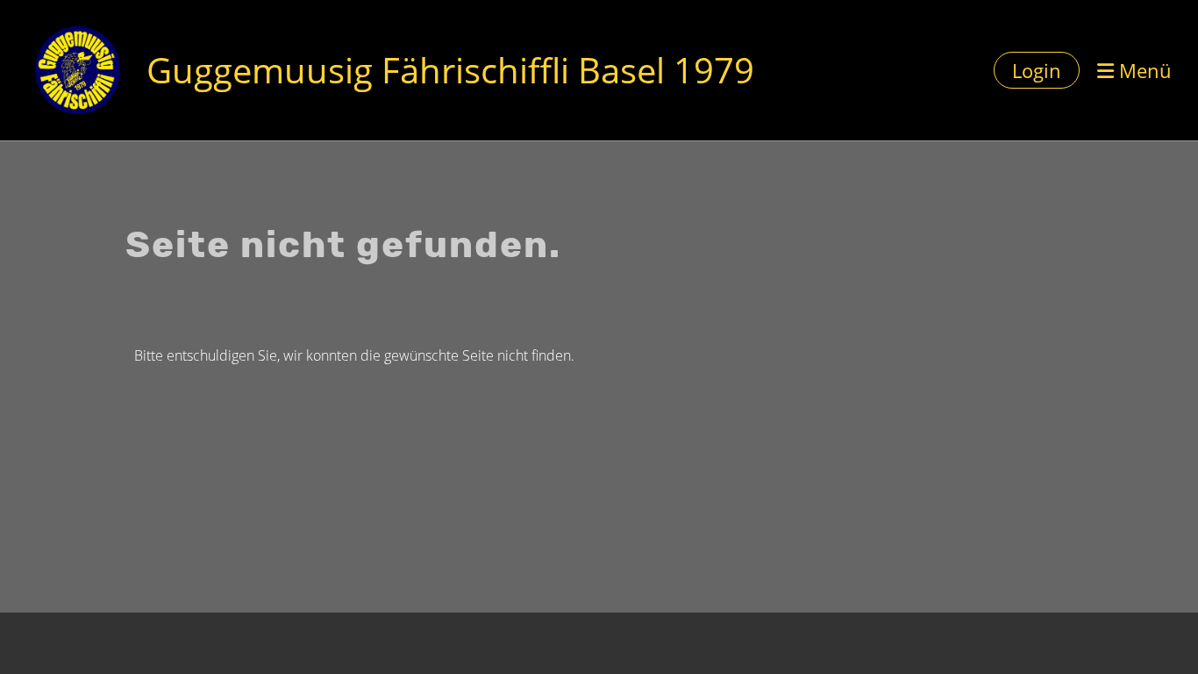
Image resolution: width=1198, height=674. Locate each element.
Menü (1143, 70)
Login (1036, 70)
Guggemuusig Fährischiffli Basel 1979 (450, 70)
